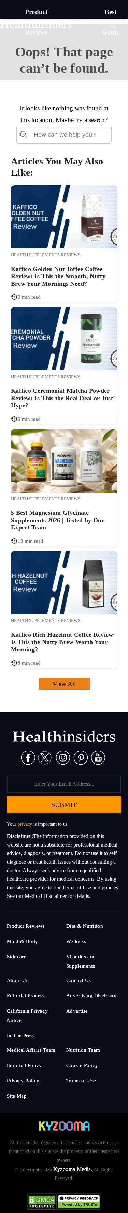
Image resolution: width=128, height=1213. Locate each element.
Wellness (76, 941)
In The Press (21, 1035)
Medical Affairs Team (31, 1050)
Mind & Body (22, 941)
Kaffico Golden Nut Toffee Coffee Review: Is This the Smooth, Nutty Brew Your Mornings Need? (58, 276)
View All (64, 683)
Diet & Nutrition (84, 926)
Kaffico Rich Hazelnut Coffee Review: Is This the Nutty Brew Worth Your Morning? (63, 642)
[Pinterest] (80, 757)
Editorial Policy (24, 1065)
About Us (17, 980)
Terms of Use (81, 1080)
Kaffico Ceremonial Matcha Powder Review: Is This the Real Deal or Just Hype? (62, 398)
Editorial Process (26, 995)
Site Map (17, 1096)
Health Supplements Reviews (45, 254)
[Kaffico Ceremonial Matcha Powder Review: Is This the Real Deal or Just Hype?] (64, 338)
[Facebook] (28, 757)
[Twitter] (45, 757)
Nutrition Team (83, 1050)
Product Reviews (26, 926)
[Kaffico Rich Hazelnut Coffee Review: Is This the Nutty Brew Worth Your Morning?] (64, 581)
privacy (25, 824)
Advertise (77, 1011)
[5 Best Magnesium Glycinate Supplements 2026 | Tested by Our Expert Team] (64, 459)
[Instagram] (63, 757)
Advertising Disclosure (92, 995)
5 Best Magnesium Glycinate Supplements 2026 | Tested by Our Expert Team (57, 520)
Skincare (16, 956)
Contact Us (78, 980)
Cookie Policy (82, 1065)
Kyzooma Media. (73, 1169)
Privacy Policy (23, 1080)
